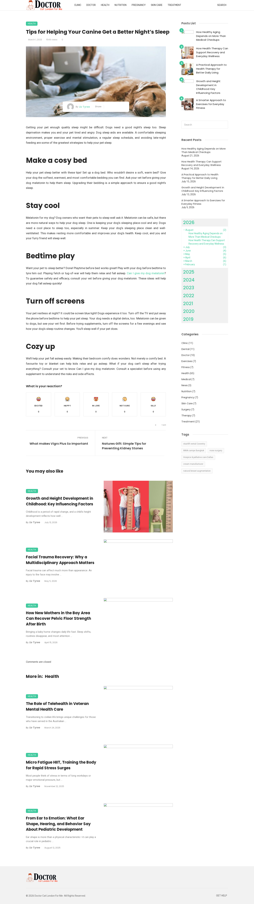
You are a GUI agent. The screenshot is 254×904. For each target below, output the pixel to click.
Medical (186, 379)
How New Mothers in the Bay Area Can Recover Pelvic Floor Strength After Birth (58, 618)
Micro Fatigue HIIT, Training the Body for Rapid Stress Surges (61, 765)
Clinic (77, 5)
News (184, 385)
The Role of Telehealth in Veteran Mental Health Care (57, 706)
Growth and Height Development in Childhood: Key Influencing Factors (59, 501)
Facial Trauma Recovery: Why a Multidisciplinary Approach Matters (60, 559)
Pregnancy (139, 5)
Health (105, 5)
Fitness (185, 367)
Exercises (186, 361)
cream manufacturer (193, 464)
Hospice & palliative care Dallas (198, 457)
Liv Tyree (84, 106)
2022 (188, 295)
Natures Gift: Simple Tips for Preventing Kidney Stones (124, 445)
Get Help (221, 895)
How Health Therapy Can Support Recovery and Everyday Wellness (212, 52)
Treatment (174, 5)
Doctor (91, 5)
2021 (188, 303)
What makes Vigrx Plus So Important (59, 443)
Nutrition (120, 5)
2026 (189, 222)
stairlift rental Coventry (194, 444)
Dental (185, 349)
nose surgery (216, 450)
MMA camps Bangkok (193, 450)
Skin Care (156, 5)
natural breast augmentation (197, 471)
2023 (188, 287)
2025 (188, 272)
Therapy (186, 415)
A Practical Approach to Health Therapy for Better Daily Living (211, 68)
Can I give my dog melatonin (145, 273)
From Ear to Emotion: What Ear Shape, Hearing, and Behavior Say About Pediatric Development (58, 824)
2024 (189, 279)
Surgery (186, 409)
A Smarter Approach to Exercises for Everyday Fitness (211, 104)
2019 (188, 319)
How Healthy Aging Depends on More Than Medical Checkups (211, 36)
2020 (189, 311)
